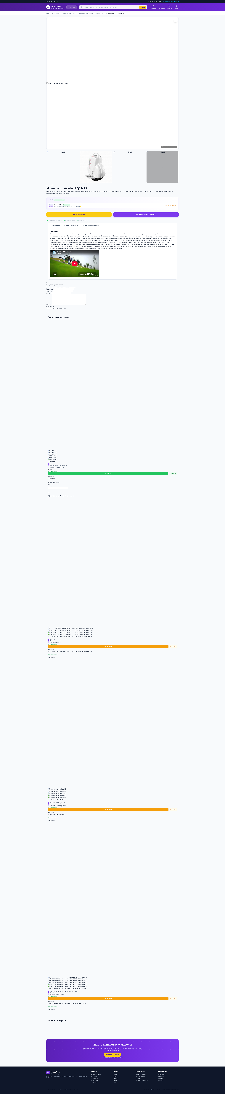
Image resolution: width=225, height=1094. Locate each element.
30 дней (109, 646)
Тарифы (138, 1078)
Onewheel (56, 482)
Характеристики (72, 225)
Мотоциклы (94, 1076)
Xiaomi (115, 1074)
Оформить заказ (53, 496)
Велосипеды (94, 1078)
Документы (161, 1076)
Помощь (160, 1080)
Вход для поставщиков (172, 1)
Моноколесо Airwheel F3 (56, 800)
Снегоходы (94, 1082)
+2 (162, 167)
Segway (115, 1076)
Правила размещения (142, 1080)
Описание (56, 225)
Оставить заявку (112, 1055)
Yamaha (116, 1078)
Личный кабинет (140, 1076)
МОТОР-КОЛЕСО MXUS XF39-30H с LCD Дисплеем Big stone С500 (70, 636)
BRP (114, 1082)
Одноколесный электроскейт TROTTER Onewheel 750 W (67, 988)
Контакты (160, 1078)
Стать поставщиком (141, 1074)
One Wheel (51, 461)
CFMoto (115, 1080)
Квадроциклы (94, 1080)
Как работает (161, 1074)
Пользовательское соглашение (170, 1089)
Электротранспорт (96, 1074)
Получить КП (80, 214)
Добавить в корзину (67, 496)
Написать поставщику (147, 214)
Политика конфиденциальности (152, 1089)
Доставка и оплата (92, 225)
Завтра (109, 473)
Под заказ (51, 658)
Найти (143, 7)
